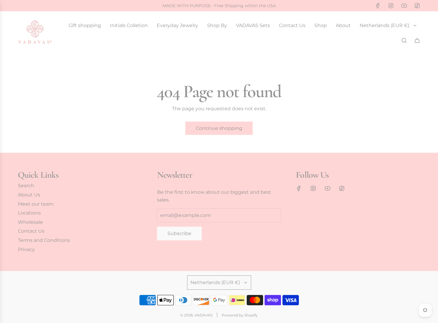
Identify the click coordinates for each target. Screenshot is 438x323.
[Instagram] (390, 6)
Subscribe (179, 233)
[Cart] (417, 40)
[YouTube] (404, 6)
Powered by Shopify (240, 315)
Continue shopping (219, 128)
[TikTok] (417, 6)
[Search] (404, 40)
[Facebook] (377, 6)
